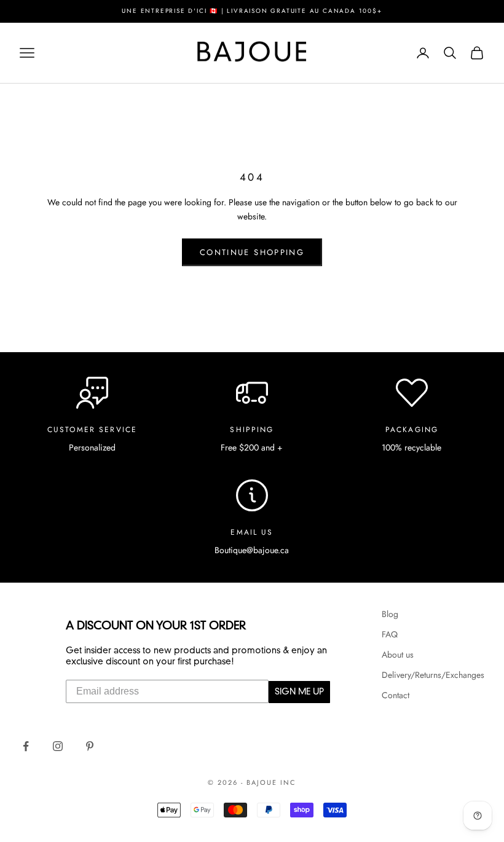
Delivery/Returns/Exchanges (433, 675)
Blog (390, 614)
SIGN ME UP (299, 692)
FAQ (390, 634)
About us (398, 654)
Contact (395, 695)
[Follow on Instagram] (58, 746)
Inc (288, 782)
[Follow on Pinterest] (90, 746)
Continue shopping (252, 252)
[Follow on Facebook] (26, 746)
